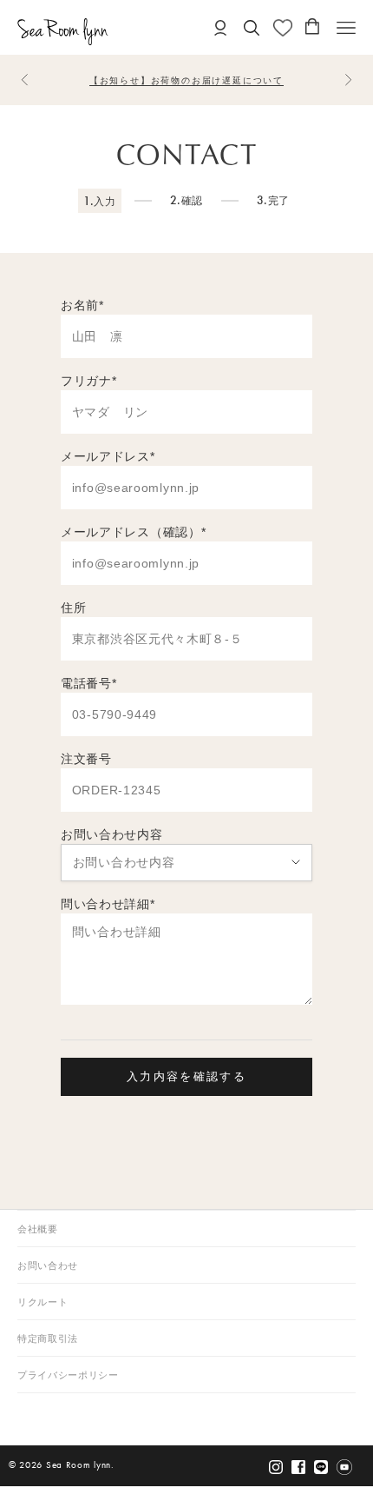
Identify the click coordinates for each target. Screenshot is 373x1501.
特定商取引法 (47, 1339)
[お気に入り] (282, 27)
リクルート (42, 1302)
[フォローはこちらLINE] (321, 1467)
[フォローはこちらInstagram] (276, 1467)
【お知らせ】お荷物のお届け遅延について (186, 80)
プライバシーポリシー (68, 1375)
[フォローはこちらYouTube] (344, 1467)
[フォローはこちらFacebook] (298, 1467)
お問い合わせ (47, 1266)
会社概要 (37, 1229)
